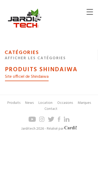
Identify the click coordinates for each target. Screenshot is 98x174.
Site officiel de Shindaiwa (27, 76)
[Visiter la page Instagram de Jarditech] (41, 121)
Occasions (65, 103)
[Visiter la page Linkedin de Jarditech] (67, 121)
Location (45, 103)
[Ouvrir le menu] (90, 13)
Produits (13, 103)
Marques (84, 103)
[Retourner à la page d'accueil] (24, 31)
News (29, 103)
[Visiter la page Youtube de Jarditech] (32, 121)
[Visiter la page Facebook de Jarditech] (59, 121)
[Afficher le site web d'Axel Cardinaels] (70, 128)
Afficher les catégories (35, 58)
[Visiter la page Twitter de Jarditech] (51, 121)
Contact (50, 109)
